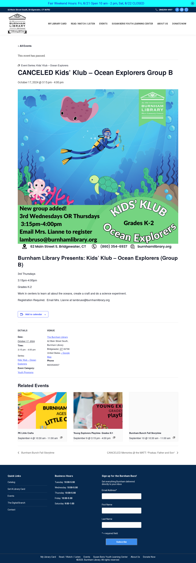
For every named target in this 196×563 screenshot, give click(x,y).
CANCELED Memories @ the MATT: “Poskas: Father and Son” (141, 452)
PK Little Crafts (26, 432)
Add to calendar (33, 314)
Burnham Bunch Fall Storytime (145, 432)
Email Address (109, 490)
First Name (107, 504)
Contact (11, 509)
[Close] (192, 3)
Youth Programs (25, 372)
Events (11, 496)
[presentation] (42, 410)
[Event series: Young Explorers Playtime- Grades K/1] (114, 437)
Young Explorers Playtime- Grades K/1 (93, 432)
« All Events (25, 46)
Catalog (11, 482)
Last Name (107, 519)
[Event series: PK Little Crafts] (61, 437)
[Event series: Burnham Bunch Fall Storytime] (174, 437)
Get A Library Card (16, 489)
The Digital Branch (16, 503)
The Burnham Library (57, 337)
